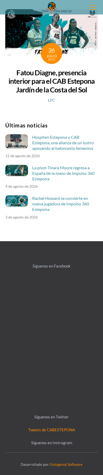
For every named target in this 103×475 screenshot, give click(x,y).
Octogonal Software (66, 464)
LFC (51, 100)
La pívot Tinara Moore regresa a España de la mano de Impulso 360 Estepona (63, 173)
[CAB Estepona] (52, 6)
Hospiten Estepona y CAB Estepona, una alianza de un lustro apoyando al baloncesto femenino (63, 143)
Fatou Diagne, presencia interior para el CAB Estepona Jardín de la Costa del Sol (51, 81)
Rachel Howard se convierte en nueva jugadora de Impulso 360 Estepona (60, 204)
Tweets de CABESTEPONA (51, 429)
